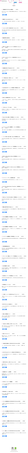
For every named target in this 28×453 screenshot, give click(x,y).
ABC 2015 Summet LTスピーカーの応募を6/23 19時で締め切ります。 (14, 352)
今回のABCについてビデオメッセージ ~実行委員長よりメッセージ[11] (14, 146)
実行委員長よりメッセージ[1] (8, 284)
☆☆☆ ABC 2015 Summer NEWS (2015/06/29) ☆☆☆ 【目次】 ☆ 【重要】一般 (13, 345)
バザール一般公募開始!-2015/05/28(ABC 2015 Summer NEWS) (13, 411)
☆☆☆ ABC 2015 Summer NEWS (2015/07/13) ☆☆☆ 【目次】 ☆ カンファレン (12, 179)
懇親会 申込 (20, 2)
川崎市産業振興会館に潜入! (8, 246)
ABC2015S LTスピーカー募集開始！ (10, 381)
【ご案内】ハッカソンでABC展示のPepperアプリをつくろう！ (13, 294)
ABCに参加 (15, 2)
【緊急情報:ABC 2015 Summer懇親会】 (10, 9)
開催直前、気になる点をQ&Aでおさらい (10, 19)
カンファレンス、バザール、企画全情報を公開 (11, 177)
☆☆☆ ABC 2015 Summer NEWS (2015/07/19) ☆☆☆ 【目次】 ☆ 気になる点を (13, 21)
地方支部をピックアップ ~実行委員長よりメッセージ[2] (12, 275)
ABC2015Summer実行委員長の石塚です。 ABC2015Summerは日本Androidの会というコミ (14, 277)
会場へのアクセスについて (8, 333)
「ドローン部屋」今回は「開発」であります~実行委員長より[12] (13, 136)
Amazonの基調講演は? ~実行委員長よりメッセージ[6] (12, 216)
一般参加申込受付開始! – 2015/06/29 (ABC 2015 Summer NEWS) (13, 343)
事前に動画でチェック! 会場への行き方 (10, 391)
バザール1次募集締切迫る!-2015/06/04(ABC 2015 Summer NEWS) (13, 401)
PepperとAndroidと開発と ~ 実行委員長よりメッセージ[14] (12, 117)
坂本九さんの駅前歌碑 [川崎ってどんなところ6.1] (11, 97)
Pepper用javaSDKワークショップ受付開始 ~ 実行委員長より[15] (13, 87)
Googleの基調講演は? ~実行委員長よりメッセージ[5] (11, 226)
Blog (10, 2)
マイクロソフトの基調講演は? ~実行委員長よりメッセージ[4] (13, 236)
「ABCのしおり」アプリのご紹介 (9, 107)
